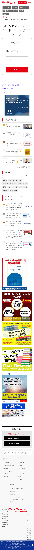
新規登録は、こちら (8, 89)
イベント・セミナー (8, 471)
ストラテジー (6, 7)
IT (3, 11)
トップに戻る (6, 92)
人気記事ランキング (11, 120)
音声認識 (5, 190)
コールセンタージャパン (16, 488)
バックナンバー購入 (14, 443)
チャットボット (12, 187)
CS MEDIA (6, 468)
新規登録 (23, 2)
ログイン (17, 70)
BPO (4, 187)
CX (27, 184)
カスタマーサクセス (12, 11)
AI (23, 184)
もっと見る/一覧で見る (24, 167)
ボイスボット (23, 187)
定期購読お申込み (13, 438)
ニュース (5, 14)
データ (21, 11)
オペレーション (24, 7)
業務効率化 (13, 190)
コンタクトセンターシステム (12, 184)
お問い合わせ (6, 474)
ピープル (15, 7)
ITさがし (12, 494)
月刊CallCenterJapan (8, 465)
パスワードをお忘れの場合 (10, 85)
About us (5, 476)
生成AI (5, 180)
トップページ (6, 462)
